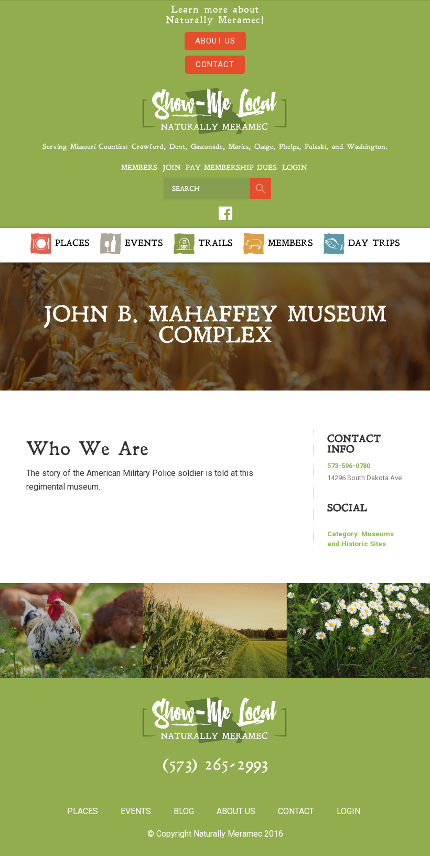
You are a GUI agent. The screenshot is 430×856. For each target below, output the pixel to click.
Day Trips (372, 243)
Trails (214, 243)
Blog (184, 811)
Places (70, 243)
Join (171, 168)
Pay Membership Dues (231, 168)
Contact (215, 64)
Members (139, 168)
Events (142, 243)
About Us (215, 41)
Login (294, 168)
